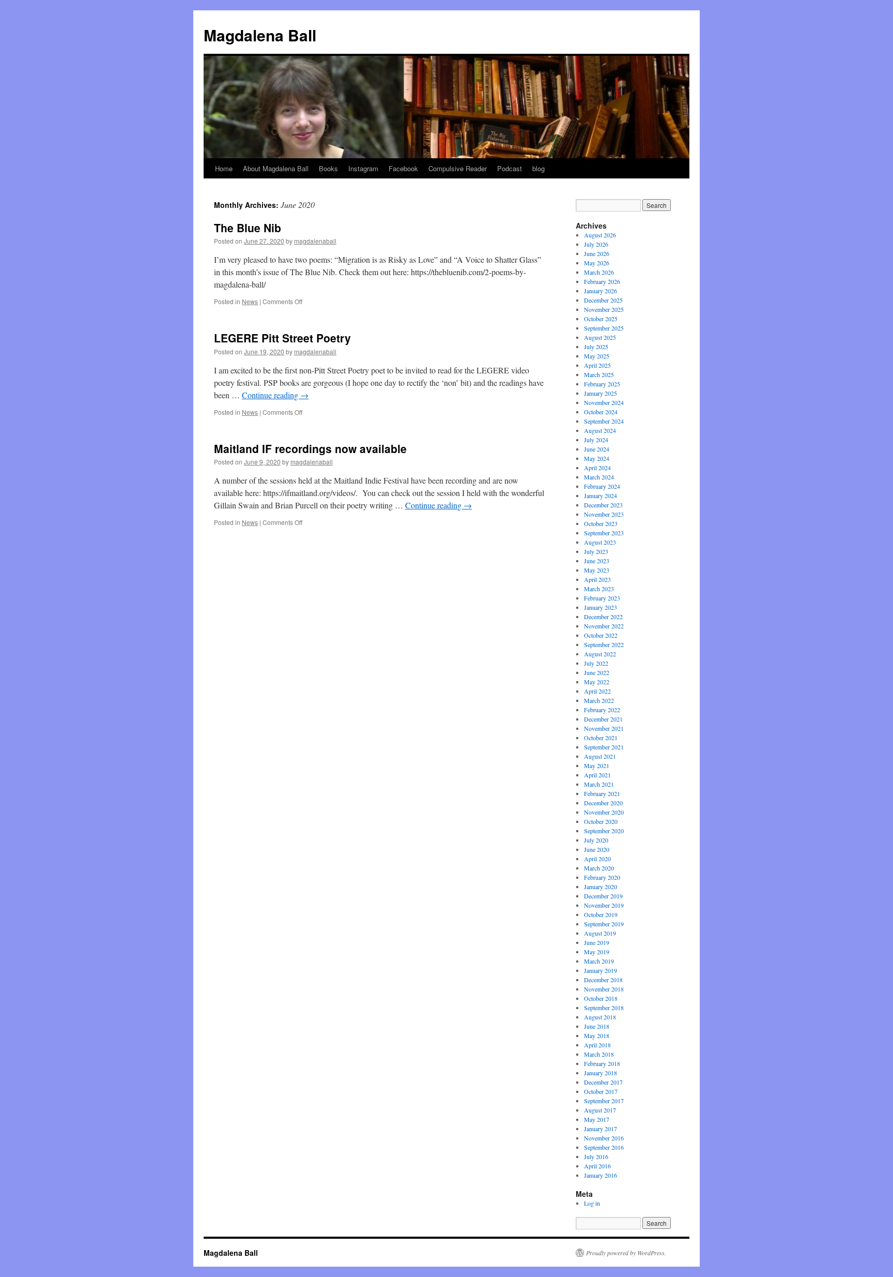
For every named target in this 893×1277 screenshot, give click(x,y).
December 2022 (603, 616)
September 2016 (604, 1147)
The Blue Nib (247, 227)
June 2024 (596, 449)
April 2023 (597, 579)
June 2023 (596, 561)
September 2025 (604, 328)
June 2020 (596, 849)
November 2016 (604, 1138)
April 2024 (597, 467)
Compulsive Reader (457, 168)
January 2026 (600, 291)
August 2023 (600, 542)
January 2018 (600, 1073)
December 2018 (603, 979)
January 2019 (600, 970)
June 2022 (596, 672)
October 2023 (601, 523)
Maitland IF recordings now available (310, 448)
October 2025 (601, 318)
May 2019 (596, 952)
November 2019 (604, 905)
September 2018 (604, 1007)
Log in (592, 1203)
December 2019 (603, 896)
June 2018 (596, 1026)
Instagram (363, 168)
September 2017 (604, 1100)
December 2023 (603, 505)
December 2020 (603, 803)
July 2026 (596, 244)
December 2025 (603, 300)
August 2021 (600, 756)
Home (224, 168)
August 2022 (600, 654)
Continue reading (275, 394)
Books (328, 168)
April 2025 (597, 365)
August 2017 (600, 1110)
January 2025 (600, 393)
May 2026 (596, 263)
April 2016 (597, 1166)
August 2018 (600, 1017)
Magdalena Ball (260, 35)
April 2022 (597, 691)
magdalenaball (315, 240)
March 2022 (599, 700)
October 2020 (601, 821)
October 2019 (601, 914)
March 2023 (599, 588)
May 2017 (596, 1119)
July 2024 (596, 439)
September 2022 (604, 644)
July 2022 (596, 663)
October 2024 (601, 412)
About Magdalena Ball (276, 168)
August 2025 (600, 337)
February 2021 (602, 793)
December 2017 (603, 1082)
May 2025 (596, 356)
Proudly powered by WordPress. (626, 1253)
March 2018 (599, 1054)
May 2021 (596, 765)
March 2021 (599, 784)
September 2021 (604, 747)
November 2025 (604, 309)
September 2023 (604, 533)
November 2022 (604, 626)
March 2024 (599, 477)
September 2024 (604, 421)
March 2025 (599, 374)
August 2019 (600, 933)
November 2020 (604, 812)
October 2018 (601, 998)
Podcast (509, 168)
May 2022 (596, 682)
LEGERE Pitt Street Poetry (282, 337)
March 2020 (599, 868)
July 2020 (596, 840)
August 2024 (600, 430)
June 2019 (596, 942)
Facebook (403, 168)
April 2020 (597, 858)
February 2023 (602, 598)
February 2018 (602, 1063)
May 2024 (596, 458)
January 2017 (600, 1128)
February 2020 (602, 877)
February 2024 (602, 486)
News (250, 301)
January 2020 (600, 886)
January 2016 (600, 1175)
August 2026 (600, 235)
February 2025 (602, 384)
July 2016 (596, 1156)
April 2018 (597, 1045)
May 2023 (596, 570)
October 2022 (601, 635)
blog (538, 168)
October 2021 (601, 737)
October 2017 (601, 1091)
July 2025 (596, 346)
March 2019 (599, 961)
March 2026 (599, 272)
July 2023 (596, 551)
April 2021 (597, 775)
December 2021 (603, 719)
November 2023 (604, 514)
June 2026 (596, 253)
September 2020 (604, 831)
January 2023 (600, 607)
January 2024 (600, 495)
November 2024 (604, 402)
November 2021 (604, 728)
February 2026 (602, 281)
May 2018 (596, 1035)
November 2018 (604, 989)
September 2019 (604, 924)
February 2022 (602, 709)
